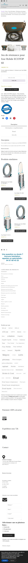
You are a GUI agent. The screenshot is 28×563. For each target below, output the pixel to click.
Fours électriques (11, 11)
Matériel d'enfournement (6, 312)
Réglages (12, 560)
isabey (3, 350)
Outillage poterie (4, 310)
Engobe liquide (6, 340)
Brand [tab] (14, 131)
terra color (19, 373)
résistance (3, 101)
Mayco (6, 355)
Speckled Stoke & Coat (8, 369)
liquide (17, 350)
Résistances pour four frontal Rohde (8, 290)
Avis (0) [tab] (14, 135)
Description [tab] (14, 124)
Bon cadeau (3, 308)
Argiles (2, 299)
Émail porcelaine (18, 388)
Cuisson (6, 531)
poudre (16, 363)
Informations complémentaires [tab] (14, 128)
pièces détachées (20, 100)
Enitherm (3, 279)
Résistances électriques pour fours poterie (9, 285)
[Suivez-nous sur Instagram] (6, 1)
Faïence (22, 340)
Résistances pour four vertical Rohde (8, 293)
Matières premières (5, 306)
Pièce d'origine (13, 100)
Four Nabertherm (20, 343)
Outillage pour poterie (13, 396)
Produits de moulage (5, 314)
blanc (24, 331)
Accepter (5, 560)
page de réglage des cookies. (8, 557)
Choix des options (20, 198)
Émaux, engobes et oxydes (6, 301)
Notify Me (14, 80)
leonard (10, 350)
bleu (3, 336)
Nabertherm (3, 281)
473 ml (5, 332)
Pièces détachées (20, 93)
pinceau (6, 360)
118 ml (10, 328)
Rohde (9, 98)
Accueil (2, 11)
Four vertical (7, 100)
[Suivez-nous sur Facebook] (4, 1)
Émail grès (22, 382)
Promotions (7, 529)
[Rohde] (6, 109)
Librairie (3, 316)
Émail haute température (11, 385)
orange (14, 354)
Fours (6, 11)
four (21, 98)
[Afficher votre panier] (23, 5)
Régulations (3, 297)
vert (24, 373)
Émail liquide (6, 388)
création (11, 336)
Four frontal (11, 343)
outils (20, 355)
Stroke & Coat (8, 373)
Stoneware (19, 370)
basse (19, 332)
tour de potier (22, 396)
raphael (5, 366)
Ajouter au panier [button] (7, 188)
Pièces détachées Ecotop (6, 95)
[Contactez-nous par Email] (1, 1)
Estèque (15, 339)
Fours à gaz (3, 295)
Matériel (3, 303)
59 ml (4, 328)
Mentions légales (6, 545)
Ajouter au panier (12, 89)
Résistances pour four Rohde (15, 12)
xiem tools (8, 377)
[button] (24, 21)
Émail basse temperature (10, 382)
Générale (6, 527)
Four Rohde (6, 347)
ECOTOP (18, 98)
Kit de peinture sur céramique (7, 273)
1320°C (13, 331)
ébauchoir (4, 391)
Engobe (20, 336)
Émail (16, 378)
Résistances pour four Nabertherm (8, 287)
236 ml (17, 328)
